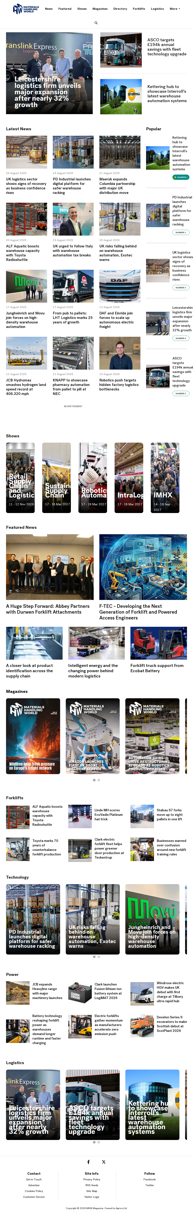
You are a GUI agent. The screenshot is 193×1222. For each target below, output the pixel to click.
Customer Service (34, 1197)
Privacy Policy (91, 1179)
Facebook (149, 1179)
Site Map (91, 1191)
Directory (120, 9)
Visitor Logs (91, 1197)
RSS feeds (91, 1185)
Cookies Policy (34, 1191)
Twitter (149, 1185)
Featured (64, 9)
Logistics (157, 9)
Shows (82, 9)
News (49, 9)
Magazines (100, 9)
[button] (94, 780)
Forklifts (139, 9)
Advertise (34, 1185)
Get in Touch (34, 1179)
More (174, 9)
